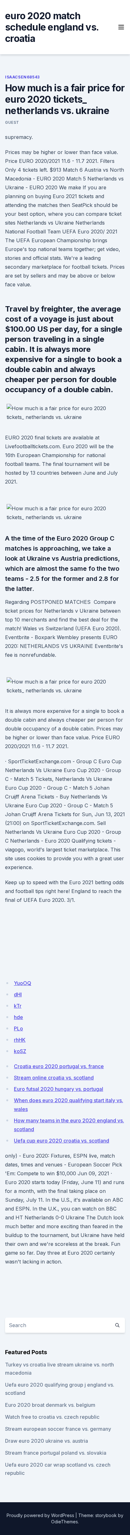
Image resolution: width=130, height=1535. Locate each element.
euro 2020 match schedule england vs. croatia (51, 27)
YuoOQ (22, 983)
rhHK (20, 1040)
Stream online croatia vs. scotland (54, 1077)
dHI (18, 994)
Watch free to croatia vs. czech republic (52, 1417)
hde (18, 1017)
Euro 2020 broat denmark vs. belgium (50, 1405)
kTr (17, 1006)
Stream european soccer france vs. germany (58, 1429)
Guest (12, 122)
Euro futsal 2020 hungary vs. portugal (58, 1089)
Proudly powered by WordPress (40, 1515)
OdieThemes (64, 1521)
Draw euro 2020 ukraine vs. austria (46, 1441)
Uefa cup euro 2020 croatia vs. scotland (61, 1140)
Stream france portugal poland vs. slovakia (55, 1453)
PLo (18, 1028)
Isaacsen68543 (22, 77)
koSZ (20, 1051)
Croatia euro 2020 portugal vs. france (59, 1066)
